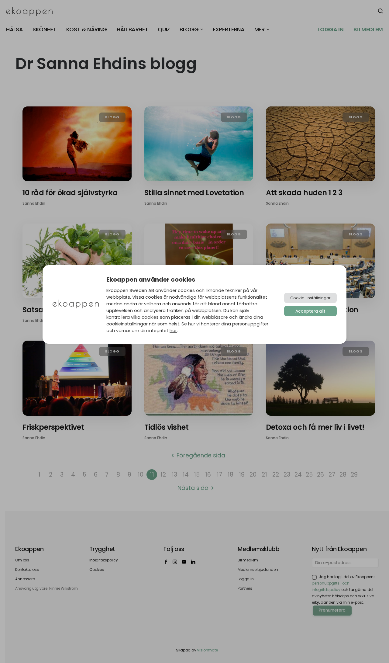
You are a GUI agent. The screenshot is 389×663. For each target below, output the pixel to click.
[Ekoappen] (75, 305)
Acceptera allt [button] (310, 311)
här (173, 331)
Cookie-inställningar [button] (310, 298)
